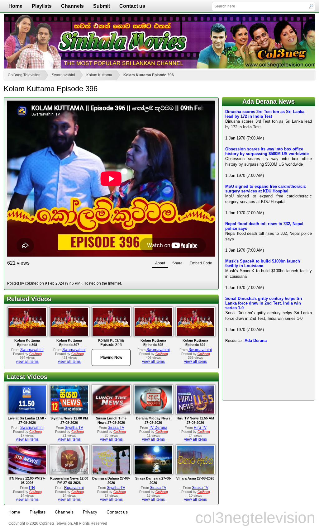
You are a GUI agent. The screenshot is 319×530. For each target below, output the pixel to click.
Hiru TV (200, 427)
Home (15, 6)
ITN (32, 487)
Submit (101, 6)
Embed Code (201, 263)
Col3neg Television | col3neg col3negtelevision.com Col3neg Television (159, 41)
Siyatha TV (74, 427)
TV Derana (158, 427)
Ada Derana (256, 340)
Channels (72, 6)
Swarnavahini (63, 75)
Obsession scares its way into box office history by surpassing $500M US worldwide (267, 151)
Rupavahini (74, 487)
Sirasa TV (116, 427)
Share (177, 263)
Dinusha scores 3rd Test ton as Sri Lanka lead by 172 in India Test (264, 114)
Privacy (90, 511)
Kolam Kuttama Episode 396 (148, 75)
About (160, 263)
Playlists (42, 6)
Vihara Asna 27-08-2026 (195, 478)
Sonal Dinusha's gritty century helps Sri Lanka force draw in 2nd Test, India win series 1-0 (263, 303)
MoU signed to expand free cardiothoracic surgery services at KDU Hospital (265, 188)
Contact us (132, 6)
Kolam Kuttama (99, 75)
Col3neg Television (24, 75)
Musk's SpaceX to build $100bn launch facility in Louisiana (262, 263)
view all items (27, 361)
